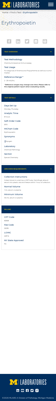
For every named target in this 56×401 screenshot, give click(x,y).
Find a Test (15, 12)
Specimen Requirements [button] (15, 169)
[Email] (36, 41)
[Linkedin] (18, 41)
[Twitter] (27, 41)
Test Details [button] (9, 98)
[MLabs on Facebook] (28, 390)
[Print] (45, 41)
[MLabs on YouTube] (23, 390)
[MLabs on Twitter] (33, 390)
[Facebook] (9, 41)
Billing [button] (7, 209)
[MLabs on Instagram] (37, 390)
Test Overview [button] (11, 52)
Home (5, 12)
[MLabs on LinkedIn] (18, 390)
